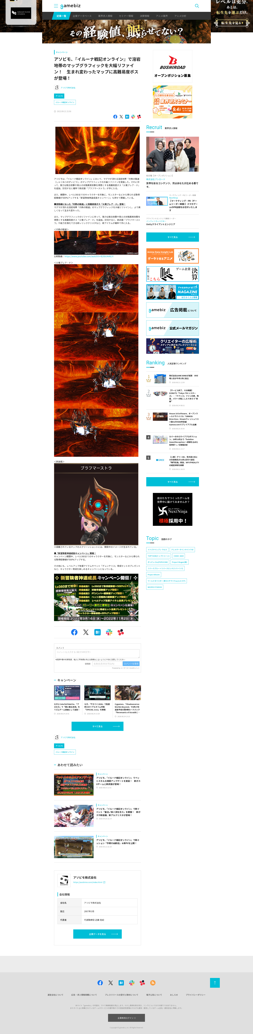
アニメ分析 (180, 15)
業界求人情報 (105, 15)
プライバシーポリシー (196, 994)
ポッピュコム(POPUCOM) (158, 562)
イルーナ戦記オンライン (64, 102)
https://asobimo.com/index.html (87, 882)
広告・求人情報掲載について (84, 994)
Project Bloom (154, 574)
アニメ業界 (162, 15)
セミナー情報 (126, 15)
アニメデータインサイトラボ (182, 549)
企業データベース (82, 15)
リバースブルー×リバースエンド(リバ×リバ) (165, 568)
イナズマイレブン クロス (157, 549)
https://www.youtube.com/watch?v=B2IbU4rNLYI (89, 256)
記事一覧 (61, 15)
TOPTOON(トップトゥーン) (158, 556)
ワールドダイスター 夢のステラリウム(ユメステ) (166, 581)
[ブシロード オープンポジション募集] (172, 66)
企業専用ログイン (125, 1018)
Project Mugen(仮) (179, 562)
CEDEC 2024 (178, 556)
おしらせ (174, 994)
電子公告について (154, 994)
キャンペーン (62, 52)
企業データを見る (97, 934)
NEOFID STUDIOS (155, 587)
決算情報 (144, 15)
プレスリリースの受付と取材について (121, 994)
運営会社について (55, 994)
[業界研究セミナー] (172, 102)
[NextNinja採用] (172, 509)
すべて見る (97, 726)
